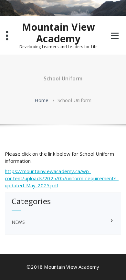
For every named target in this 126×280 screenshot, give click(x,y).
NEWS (18, 222)
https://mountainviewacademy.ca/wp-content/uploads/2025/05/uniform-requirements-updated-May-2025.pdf (62, 178)
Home (42, 100)
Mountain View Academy (58, 33)
